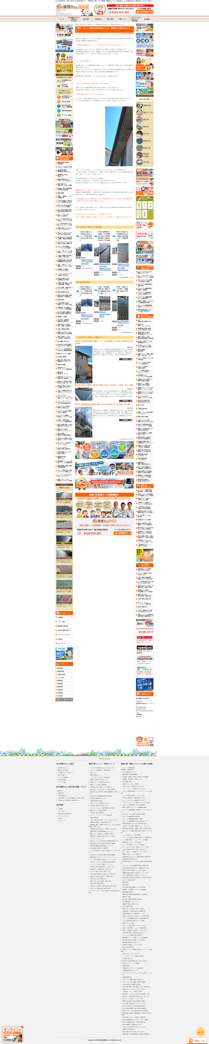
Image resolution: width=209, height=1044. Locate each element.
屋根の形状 (61, 300)
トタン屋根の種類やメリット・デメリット (144, 371)
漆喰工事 (146, 119)
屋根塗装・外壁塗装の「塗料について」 (132, 779)
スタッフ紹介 (61, 621)
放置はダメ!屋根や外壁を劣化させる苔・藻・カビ (65, 382)
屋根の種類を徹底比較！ (142, 350)
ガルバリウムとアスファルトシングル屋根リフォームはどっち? (65, 396)
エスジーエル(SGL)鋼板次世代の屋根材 (65, 411)
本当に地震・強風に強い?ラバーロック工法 (65, 288)
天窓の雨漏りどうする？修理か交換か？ (65, 452)
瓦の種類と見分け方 (63, 341)
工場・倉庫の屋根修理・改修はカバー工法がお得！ (145, 578)
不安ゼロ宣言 (61, 775)
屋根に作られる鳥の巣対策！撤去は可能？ (101, 881)
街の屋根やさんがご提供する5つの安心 (73, 19)
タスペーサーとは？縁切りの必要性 (63, 215)
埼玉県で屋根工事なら (64, 630)
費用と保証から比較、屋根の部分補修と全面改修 (145, 337)
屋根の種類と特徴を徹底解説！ (63, 163)
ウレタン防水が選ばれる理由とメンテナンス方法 (65, 219)
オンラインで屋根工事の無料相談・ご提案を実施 (145, 490)
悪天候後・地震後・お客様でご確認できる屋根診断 (135, 776)
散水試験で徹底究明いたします (98, 798)
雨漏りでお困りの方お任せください (99, 779)
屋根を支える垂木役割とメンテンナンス (64, 429)
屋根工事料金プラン (95, 775)
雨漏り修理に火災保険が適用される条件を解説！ (145, 471)
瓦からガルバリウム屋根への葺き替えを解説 (145, 280)
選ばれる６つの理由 (63, 770)
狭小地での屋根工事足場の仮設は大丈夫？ (144, 401)
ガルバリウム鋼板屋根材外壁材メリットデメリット (145, 306)
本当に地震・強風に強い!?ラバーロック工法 (133, 1003)
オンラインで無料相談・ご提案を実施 (100, 770)
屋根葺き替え (147, 105)
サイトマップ (61, 643)
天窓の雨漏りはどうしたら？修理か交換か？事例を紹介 (136, 856)
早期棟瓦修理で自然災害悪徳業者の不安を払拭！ (65, 260)
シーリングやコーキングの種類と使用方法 (65, 274)
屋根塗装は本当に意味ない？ (63, 175)
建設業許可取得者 (63, 626)
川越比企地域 (61, 674)
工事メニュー (122, 19)
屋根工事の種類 (144, 99)
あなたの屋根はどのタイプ (129, 772)
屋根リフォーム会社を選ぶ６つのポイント (145, 413)
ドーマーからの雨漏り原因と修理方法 (64, 448)
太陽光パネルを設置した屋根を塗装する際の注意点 (103, 886)
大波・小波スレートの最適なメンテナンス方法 (65, 265)
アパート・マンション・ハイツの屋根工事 (101, 815)
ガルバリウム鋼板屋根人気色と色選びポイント (145, 293)
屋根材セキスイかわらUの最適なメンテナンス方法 (145, 392)
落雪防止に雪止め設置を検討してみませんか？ (102, 866)
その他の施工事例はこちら (127, 332)
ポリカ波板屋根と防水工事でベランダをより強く (145, 582)
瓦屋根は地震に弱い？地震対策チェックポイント (145, 442)
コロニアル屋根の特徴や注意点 (143, 367)
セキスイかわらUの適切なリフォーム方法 (133, 786)
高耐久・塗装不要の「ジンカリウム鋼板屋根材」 (135, 928)
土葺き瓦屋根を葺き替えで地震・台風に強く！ (65, 256)
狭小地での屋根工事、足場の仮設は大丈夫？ (133, 797)
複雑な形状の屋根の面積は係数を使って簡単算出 (135, 894)
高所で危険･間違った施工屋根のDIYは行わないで (65, 425)
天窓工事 (146, 162)
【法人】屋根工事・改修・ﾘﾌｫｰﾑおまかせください (145, 611)
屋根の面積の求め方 (63, 292)
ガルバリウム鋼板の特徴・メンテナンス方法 (133, 925)
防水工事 (146, 134)
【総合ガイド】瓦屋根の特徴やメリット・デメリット (136, 826)
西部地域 (60, 668)
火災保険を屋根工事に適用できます (99, 805)
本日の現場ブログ (62, 795)
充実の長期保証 (62, 779)
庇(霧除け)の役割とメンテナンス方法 (63, 270)
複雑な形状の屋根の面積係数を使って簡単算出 (65, 296)
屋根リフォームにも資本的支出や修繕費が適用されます (104, 841)
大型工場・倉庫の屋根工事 (97, 812)
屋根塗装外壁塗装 (146, 155)
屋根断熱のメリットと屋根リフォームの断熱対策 (65, 461)
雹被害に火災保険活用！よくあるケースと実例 (145, 476)
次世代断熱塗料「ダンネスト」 (142, 459)
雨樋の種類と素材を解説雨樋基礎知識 (65, 466)
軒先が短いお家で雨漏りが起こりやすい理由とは (65, 345)
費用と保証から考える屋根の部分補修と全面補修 (102, 843)
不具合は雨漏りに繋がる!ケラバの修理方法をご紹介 (135, 868)
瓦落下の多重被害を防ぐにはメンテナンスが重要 (145, 425)
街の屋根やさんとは (63, 767)
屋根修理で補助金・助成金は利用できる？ (144, 480)
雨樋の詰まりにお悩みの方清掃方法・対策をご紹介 (145, 586)
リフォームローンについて (97, 838)
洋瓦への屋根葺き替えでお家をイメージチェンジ (65, 391)
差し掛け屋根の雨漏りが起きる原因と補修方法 (65, 312)
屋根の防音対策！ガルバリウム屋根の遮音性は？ (145, 310)
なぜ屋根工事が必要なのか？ (145, 320)
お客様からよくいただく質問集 (130, 784)
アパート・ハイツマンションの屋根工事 (144, 603)
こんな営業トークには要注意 (144, 516)
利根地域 (60, 689)
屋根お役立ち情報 (143, 416)
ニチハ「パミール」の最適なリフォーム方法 (133, 788)
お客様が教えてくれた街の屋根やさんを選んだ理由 (71, 798)
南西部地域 (60, 671)
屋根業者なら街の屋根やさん (65, 813)
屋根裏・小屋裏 (62, 316)
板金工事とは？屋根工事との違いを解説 (65, 184)
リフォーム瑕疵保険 (63, 777)
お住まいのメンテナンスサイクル (131, 953)
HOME (77, 24)
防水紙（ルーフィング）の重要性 (131, 963)
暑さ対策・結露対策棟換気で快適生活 (132, 899)
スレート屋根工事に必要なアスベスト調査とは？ (65, 471)
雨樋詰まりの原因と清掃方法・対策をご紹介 (101, 876)
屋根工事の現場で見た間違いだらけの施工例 (144, 450)
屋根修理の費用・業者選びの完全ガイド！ (65, 170)
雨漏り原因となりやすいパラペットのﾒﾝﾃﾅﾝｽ (65, 228)
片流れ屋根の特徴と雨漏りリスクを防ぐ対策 (65, 303)
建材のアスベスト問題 (64, 353)
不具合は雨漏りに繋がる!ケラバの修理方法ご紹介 (65, 201)
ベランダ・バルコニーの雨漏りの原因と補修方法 (65, 242)
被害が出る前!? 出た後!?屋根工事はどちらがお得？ (145, 511)
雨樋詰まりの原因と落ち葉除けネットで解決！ (145, 591)
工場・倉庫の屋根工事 (144, 599)
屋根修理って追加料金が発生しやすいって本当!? (145, 532)
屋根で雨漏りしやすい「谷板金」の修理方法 (64, 337)
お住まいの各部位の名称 (65, 167)
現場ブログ (83, 24)
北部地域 (60, 692)
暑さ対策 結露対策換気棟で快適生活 (63, 320)
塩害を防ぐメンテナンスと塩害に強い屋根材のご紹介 (136, 994)
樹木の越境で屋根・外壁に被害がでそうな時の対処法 (145, 536)
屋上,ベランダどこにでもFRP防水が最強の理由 (65, 233)
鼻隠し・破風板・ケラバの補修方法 (65, 196)
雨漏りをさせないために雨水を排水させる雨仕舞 (65, 332)
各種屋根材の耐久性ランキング (130, 970)
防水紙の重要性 (62, 357)
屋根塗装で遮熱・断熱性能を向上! (144, 463)
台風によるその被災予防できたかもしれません (145, 421)
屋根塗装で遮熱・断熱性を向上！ (131, 904)
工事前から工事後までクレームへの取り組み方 (145, 503)
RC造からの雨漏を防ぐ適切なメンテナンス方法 (134, 930)
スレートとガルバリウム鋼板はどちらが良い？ (145, 272)
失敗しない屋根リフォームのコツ (144, 325)
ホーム (62, 19)
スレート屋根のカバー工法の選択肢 (145, 358)
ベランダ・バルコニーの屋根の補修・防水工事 (102, 808)
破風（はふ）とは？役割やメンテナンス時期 (65, 480)
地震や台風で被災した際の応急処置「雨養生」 (65, 283)
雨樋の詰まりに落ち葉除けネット (98, 878)
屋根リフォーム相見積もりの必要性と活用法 (101, 833)
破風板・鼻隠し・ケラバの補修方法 (131, 854)
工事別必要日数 (142, 408)
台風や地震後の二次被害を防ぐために (145, 433)
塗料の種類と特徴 (144, 632)
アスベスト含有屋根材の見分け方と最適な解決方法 (135, 918)
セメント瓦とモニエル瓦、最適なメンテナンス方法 (135, 847)
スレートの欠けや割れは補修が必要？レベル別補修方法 (136, 837)
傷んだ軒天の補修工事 (128, 947)
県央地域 (60, 683)
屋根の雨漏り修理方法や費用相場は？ (65, 434)
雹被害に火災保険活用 (128, 1029)
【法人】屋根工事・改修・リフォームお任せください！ (104, 820)
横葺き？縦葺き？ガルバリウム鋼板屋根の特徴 (145, 301)
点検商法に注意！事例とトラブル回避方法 (101, 787)
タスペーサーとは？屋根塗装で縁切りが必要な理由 (135, 865)
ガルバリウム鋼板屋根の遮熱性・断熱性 (145, 289)
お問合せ (60, 639)
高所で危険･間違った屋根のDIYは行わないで (133, 932)
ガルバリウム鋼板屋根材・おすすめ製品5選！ (134, 805)
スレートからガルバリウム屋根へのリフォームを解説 (145, 276)
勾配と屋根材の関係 (63, 329)
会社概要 (147, 19)
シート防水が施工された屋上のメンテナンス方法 (65, 224)
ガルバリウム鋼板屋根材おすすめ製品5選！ (145, 297)
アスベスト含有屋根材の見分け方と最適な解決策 (65, 349)
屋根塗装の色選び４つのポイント (143, 454)
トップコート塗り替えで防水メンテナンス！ (65, 475)
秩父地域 (60, 696)
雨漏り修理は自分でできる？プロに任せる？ (65, 180)
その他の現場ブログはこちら (126, 439)
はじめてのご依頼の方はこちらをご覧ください (102, 767)
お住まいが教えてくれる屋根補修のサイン (145, 341)
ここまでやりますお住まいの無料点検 (134, 19)
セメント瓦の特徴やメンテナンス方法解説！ (65, 247)
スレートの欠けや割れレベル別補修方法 (144, 363)
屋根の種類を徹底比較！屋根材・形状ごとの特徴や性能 (136, 828)
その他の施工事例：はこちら (126, 277)
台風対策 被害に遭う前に (96, 800)
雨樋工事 (146, 126)
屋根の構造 (61, 193)
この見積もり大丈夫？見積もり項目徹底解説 (144, 507)
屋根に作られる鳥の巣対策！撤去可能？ (145, 595)
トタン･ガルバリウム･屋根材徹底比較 (64, 402)
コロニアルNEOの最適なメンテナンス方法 (145, 397)
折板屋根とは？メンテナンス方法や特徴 (145, 375)
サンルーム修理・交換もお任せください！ (145, 574)
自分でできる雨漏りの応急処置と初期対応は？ (145, 467)
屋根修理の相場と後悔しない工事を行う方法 (144, 329)
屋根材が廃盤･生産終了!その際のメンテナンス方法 (135, 872)
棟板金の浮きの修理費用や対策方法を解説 (65, 189)
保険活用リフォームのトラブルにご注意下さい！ (135, 989)
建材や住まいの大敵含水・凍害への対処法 (64, 325)
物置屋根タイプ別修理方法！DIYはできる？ (144, 569)
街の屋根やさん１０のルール (65, 772)
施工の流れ (110, 19)
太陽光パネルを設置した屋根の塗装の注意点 (145, 380)
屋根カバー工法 (148, 112)
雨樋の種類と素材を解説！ (97, 883)
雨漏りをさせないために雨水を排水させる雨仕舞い (135, 1010)
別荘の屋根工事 (142, 607)
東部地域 (60, 686)
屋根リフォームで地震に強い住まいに (100, 803)
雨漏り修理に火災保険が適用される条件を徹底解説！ (136, 1034)
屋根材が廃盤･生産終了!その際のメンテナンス (65, 386)
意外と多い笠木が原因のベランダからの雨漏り (65, 206)
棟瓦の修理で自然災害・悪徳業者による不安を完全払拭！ (137, 877)
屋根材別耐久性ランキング (63, 373)
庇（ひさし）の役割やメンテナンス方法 (65, 443)
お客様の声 (98, 19)
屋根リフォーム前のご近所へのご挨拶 (144, 499)
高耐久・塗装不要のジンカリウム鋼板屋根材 (65, 420)
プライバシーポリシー (64, 634)
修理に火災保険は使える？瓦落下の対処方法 (145, 429)
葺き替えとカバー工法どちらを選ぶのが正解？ (145, 346)
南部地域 (60, 680)
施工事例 (86, 19)
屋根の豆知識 (61, 364)
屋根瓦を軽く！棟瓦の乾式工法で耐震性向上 (144, 438)
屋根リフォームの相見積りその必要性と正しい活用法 (145, 494)
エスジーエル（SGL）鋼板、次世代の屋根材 (133, 982)
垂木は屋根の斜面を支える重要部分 (99, 848)
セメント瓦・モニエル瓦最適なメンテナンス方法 (65, 251)
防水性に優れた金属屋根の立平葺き (131, 984)
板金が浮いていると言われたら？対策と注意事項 (145, 528)
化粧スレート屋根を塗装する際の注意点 (144, 384)
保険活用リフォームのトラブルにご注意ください (145, 541)
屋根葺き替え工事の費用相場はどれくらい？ (145, 333)
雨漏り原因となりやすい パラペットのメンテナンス (103, 857)
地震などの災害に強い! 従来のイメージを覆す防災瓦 (135, 916)
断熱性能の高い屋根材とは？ (62, 457)
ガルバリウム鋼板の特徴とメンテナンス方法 (65, 416)
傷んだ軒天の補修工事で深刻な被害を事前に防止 (65, 210)
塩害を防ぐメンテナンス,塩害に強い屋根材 (65, 377)
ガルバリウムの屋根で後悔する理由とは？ (64, 407)
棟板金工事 (146, 148)
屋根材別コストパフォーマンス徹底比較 (65, 368)
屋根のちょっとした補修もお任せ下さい (100, 782)
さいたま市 (60, 677)
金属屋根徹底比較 (127, 977)
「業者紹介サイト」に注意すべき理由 (144, 545)
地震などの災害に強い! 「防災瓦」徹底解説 (144, 446)
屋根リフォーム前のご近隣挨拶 (98, 784)
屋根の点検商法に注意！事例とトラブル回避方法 (145, 524)
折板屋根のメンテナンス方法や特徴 (131, 842)
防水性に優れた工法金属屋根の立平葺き (63, 279)
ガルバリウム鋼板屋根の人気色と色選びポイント (135, 821)
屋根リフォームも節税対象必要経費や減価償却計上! (145, 615)
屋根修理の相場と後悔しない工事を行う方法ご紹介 (103, 829)
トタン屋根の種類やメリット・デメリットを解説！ (135, 839)
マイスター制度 (62, 782)
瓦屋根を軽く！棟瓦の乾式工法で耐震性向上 (133, 911)
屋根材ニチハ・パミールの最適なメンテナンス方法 (145, 388)
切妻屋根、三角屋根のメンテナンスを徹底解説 (65, 308)
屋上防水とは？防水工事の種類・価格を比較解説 (65, 238)
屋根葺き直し (147, 141)
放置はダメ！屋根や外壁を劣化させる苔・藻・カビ (135, 996)
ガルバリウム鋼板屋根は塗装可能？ (145, 284)
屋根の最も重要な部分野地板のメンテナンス (64, 360)
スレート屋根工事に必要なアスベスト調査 (133, 920)
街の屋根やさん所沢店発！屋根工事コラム (69, 800)
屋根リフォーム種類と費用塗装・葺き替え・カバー (145, 354)
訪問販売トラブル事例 (144, 519)
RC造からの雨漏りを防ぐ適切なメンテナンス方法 (65, 439)
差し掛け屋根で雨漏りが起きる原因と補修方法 (134, 1008)
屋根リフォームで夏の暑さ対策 (98, 810)
